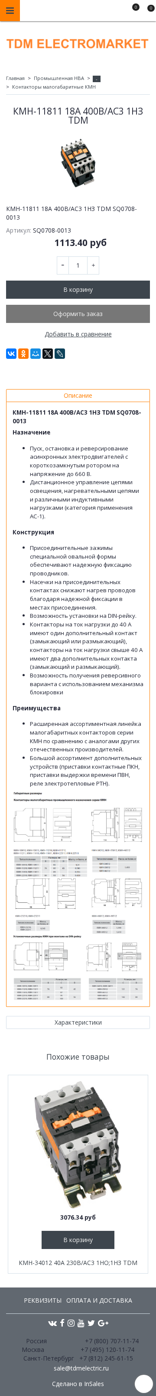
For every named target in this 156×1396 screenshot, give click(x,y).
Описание (78, 395)
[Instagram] (71, 1323)
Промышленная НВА (59, 78)
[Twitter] (91, 1323)
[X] (47, 353)
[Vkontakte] (52, 1323)
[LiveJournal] (60, 353)
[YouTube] (81, 1323)
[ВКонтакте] (11, 353)
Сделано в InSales (78, 1384)
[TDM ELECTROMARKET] (78, 42)
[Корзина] (147, 12)
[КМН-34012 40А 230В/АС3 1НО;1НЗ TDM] (78, 1144)
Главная (15, 78)
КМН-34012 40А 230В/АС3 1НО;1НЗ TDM (78, 1263)
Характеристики (78, 1022)
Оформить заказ (78, 314)
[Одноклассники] (23, 353)
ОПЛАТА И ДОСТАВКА (99, 1300)
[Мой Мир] (35, 353)
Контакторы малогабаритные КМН (54, 86)
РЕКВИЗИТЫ (43, 1300)
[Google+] (103, 1323)
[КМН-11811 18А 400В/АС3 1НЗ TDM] (78, 163)
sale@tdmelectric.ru (81, 1368)
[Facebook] (62, 1323)
